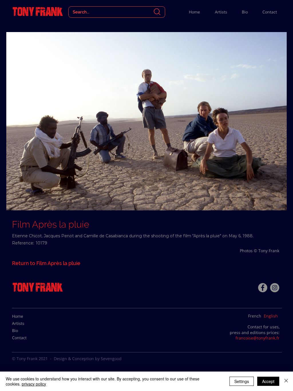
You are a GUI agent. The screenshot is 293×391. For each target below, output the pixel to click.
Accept (268, 381)
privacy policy (34, 384)
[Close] (286, 381)
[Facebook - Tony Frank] (262, 287)
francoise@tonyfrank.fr (257, 338)
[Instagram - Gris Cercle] (274, 287)
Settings (241, 381)
